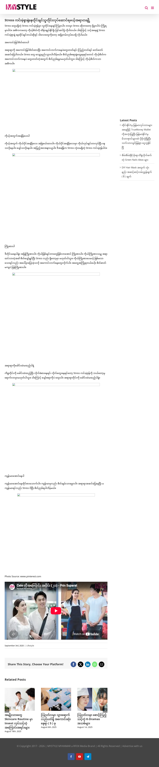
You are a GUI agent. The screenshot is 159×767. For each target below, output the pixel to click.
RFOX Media (80, 746)
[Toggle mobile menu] (152, 7)
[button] (7, 710)
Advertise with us (132, 746)
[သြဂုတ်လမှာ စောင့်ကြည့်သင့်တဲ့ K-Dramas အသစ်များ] (56, 689)
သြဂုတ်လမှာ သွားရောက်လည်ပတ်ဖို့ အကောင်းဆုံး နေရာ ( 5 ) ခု (19, 719)
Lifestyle (30, 645)
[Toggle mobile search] (146, 7)
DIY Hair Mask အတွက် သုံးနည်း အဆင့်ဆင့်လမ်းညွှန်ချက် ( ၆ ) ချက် (137, 172)
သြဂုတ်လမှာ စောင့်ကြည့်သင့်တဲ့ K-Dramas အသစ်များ (55, 719)
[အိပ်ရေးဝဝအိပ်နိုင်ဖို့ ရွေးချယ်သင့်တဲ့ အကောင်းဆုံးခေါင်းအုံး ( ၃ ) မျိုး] (92, 689)
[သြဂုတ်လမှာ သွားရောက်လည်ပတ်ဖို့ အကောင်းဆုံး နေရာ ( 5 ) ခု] (20, 689)
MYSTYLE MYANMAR (59, 746)
